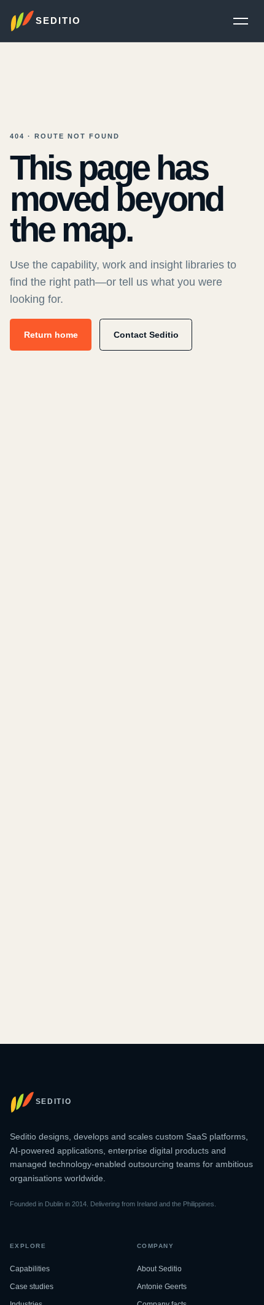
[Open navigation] (240, 20)
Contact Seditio (146, 335)
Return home (51, 335)
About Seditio (159, 1269)
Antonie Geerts (162, 1286)
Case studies (31, 1286)
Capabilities (30, 1269)
